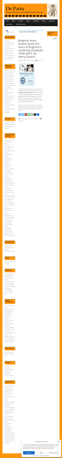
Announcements (29, 118)
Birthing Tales (8, 41)
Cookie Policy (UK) (20, 24)
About (13, 21)
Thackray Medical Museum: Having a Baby (9, 292)
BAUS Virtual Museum (9, 274)
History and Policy (9, 99)
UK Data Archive (8, 231)
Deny (41, 453)
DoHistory (7, 46)
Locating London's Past (10, 183)
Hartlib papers (8, 167)
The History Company (9, 55)
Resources (36, 21)
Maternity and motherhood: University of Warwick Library (10, 199)
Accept (29, 453)
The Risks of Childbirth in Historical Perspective (10, 110)
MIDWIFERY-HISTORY (9, 251)
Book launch (36, 118)
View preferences (53, 453)
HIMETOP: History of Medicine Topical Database (9, 412)
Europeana (7, 163)
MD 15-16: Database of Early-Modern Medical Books (10, 204)
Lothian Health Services (10, 195)
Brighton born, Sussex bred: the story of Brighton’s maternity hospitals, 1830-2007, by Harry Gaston (30, 49)
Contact (21, 21)
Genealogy (51, 21)
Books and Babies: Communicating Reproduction (9, 312)
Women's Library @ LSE (10, 235)
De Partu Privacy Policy (44, 455)
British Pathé (7, 158)
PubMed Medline (8, 221)
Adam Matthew (8, 141)
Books (43, 21)
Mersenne (7, 249)
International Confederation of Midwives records (8, 179)
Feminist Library (8, 165)
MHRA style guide (8, 50)
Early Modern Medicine (10, 48)
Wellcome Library (8, 233)
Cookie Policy (36, 455)
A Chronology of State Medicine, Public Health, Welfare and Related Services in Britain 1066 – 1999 (9, 389)
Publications (9, 24)
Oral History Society (9, 352)
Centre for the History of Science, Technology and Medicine (10, 85)
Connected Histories (9, 44)
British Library (8, 149)
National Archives (8, 208)
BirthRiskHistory (8, 246)
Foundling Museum (9, 276)
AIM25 (6, 143)
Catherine (39, 60)
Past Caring (7, 366)
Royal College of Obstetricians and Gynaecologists (8, 429)
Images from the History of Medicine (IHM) (9, 174)
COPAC (6, 400)
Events (28, 21)
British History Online (9, 42)
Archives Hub (8, 145)
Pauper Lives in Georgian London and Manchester (9, 369)
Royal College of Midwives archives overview (9, 224)
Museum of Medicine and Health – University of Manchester (10, 286)
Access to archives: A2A (10, 140)
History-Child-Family (9, 247)
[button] (59, 441)
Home (7, 21)
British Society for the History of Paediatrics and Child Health (9, 76)
